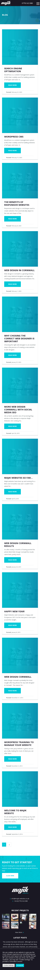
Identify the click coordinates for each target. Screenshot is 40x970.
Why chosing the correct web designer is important (19, 338)
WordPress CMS (13, 136)
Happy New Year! (14, 611)
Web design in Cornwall (19, 270)
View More (19, 932)
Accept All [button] (20, 965)
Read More (12, 85)
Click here (10, 876)
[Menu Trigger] (38, 3)
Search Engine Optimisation (13, 70)
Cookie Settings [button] (8, 965)
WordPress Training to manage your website (19, 743)
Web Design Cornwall (17, 676)
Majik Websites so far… (18, 477)
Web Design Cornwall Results (17, 544)
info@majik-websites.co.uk (20, 899)
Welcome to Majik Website (15, 812)
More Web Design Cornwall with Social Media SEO (18, 409)
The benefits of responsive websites (16, 203)
